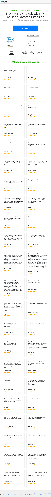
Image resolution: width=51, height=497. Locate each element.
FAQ (45, 493)
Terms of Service (10, 493)
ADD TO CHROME (26, 28)
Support (49, 493)
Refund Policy (41, 493)
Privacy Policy (15, 493)
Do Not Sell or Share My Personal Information (30, 493)
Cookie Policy (21, 493)
